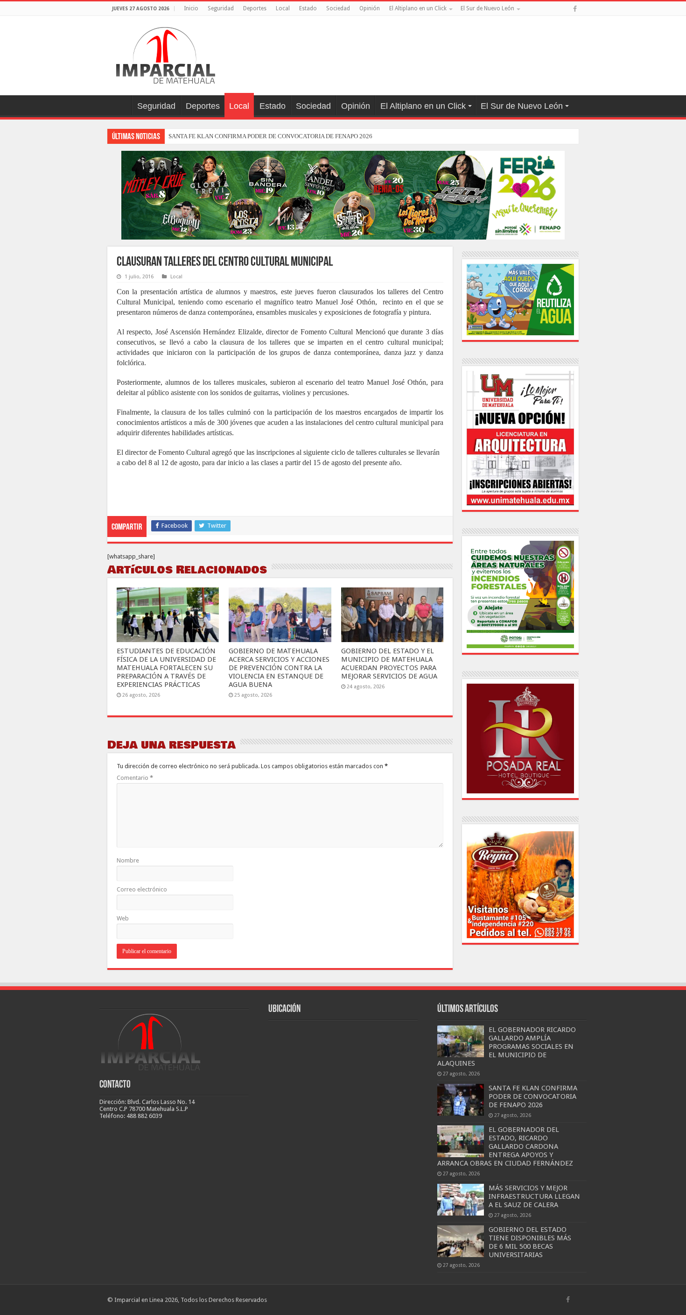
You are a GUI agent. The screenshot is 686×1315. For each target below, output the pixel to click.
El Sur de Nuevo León (487, 8)
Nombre (128, 860)
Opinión (369, 8)
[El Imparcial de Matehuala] (165, 53)
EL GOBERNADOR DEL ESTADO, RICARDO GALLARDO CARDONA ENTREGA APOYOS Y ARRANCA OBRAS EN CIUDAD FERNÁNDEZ (505, 1146)
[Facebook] (575, 8)
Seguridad (221, 8)
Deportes (254, 8)
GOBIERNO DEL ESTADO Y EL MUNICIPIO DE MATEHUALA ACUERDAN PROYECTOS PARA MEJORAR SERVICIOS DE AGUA (389, 663)
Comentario (135, 777)
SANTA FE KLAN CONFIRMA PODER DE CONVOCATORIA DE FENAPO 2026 (270, 136)
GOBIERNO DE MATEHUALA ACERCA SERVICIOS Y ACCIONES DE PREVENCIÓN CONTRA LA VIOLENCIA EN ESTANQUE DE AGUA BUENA (279, 668)
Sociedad (338, 8)
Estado (308, 8)
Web (123, 918)
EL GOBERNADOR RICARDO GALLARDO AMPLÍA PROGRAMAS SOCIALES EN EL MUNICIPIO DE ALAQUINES (506, 1046)
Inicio (191, 8)
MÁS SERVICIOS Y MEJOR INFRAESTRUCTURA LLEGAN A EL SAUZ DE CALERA (534, 1196)
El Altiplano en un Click (418, 8)
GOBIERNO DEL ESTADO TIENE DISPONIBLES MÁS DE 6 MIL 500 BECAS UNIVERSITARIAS (530, 1242)
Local (283, 8)
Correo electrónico (142, 889)
